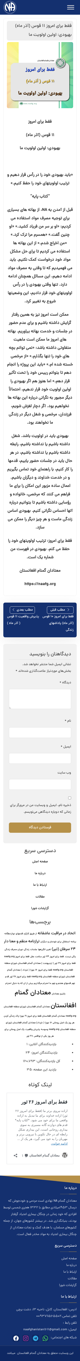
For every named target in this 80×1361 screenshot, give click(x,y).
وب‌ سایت (64, 773)
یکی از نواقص (40, 1036)
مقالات (40, 897)
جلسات (33, 949)
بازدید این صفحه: (44, 1070)
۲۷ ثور (29, 1036)
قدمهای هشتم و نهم (61, 983)
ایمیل (66, 747)
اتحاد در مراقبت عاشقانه (57, 933)
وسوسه (44, 1029)
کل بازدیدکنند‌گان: (47, 1061)
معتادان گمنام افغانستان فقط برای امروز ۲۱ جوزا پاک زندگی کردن (34, 1016)
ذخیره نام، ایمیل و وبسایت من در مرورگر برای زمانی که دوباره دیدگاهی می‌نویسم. (40, 809)
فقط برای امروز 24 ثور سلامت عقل (47, 957)
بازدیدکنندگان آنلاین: (42, 1044)
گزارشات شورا (40, 908)
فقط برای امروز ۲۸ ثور (20, 977)
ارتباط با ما (40, 885)
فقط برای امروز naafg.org (16, 957)
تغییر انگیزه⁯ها (44, 949)
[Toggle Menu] (70, 7)
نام (68, 721)
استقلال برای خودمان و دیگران (55, 942)
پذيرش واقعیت (32, 1029)
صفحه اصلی (40, 861)
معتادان (55, 994)
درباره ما (40, 873)
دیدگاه (65, 682)
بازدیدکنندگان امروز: (44, 1053)
